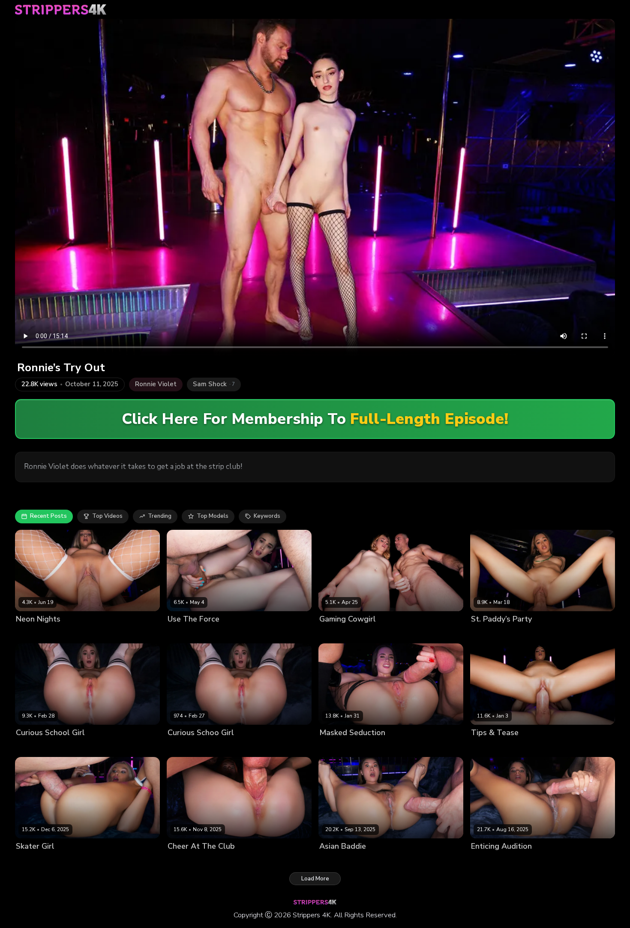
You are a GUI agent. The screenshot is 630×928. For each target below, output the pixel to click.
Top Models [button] (212, 516)
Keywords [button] (267, 516)
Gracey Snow (337, 633)
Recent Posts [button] (48, 516)
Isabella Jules (489, 861)
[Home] (60, 9)
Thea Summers (36, 747)
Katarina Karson (37, 633)
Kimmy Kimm (335, 861)
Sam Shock (77, 633)
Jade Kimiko (486, 633)
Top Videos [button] (107, 516)
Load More (315, 879)
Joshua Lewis (225, 861)
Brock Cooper (218, 633)
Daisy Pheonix (338, 747)
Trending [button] (159, 516)
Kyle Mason (371, 861)
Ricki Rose (485, 747)
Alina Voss (182, 633)
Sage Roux (516, 747)
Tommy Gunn (528, 861)
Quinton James (525, 633)
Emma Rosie (32, 861)
